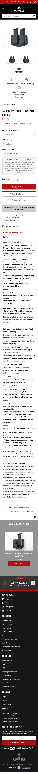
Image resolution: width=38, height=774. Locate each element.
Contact (5, 683)
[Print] (10, 226)
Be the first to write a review (19, 508)
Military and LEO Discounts (11, 679)
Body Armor (6, 643)
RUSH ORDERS (7, 650)
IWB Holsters (6, 620)
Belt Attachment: (10, 130)
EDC (3, 635)
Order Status (6, 675)
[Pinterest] (17, 226)
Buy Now (19, 563)
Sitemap (30, 764)
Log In (4, 697)
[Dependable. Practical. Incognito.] (19, 9)
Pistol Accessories (8, 632)
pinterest (9, 603)
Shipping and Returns (9, 672)
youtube (9, 610)
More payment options (19, 200)
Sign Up (4, 700)
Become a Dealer (8, 687)
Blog (3, 664)
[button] (19, 123)
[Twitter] (14, 226)
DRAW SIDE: (7, 140)
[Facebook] (3, 226)
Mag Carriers (6, 628)
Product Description (13, 232)
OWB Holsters (7, 624)
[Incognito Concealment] (19, 757)
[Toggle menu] (3, 9)
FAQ (3, 668)
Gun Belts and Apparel (9, 639)
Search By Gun (7, 660)
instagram (9, 607)
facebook (9, 599)
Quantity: (5, 179)
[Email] (7, 226)
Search (27, 2)
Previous (3, 59)
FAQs (5, 237)
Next (35, 59)
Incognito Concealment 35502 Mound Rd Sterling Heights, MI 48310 (11, 715)
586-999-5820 (34, 2)
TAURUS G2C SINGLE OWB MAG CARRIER (19, 555)
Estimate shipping (10, 104)
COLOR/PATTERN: (9, 149)
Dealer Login (6, 704)
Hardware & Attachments (11, 647)
